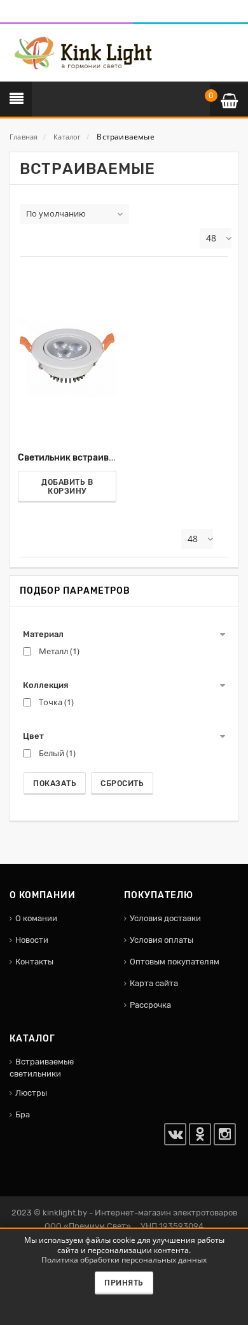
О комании (36, 918)
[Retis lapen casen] (67, 355)
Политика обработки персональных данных (124, 1259)
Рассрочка (150, 1005)
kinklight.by (65, 1212)
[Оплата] (21, 15)
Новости (31, 940)
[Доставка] (13, 15)
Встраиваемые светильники (42, 1067)
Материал (43, 634)
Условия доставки (165, 918)
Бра (22, 1114)
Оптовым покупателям (174, 961)
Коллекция (45, 685)
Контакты (34, 961)
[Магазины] (29, 15)
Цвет (33, 736)
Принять (124, 1282)
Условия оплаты (161, 940)
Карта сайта (154, 983)
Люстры (31, 1093)
